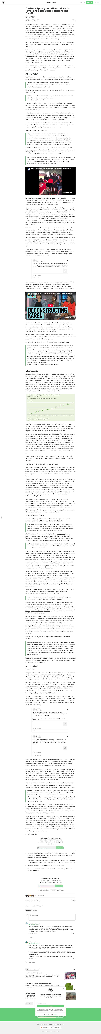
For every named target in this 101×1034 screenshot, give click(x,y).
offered (33, 125)
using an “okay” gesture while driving (48, 232)
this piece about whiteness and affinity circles (43, 675)
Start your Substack (47, 1027)
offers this (33, 130)
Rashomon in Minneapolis (33, 973)
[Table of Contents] (1, 517)
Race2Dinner (29, 286)
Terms (53, 1024)
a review (31, 619)
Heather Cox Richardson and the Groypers (38, 983)
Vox (38, 100)
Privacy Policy (61, 1010)
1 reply (31, 937)
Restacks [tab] (35, 910)
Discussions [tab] (36, 969)
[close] (64, 988)
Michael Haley (32, 942)
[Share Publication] (84, 2)
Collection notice (60, 1024)
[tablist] (31, 910)
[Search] (81, 2)
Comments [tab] (28, 910)
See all (28, 1003)
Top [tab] (27, 969)
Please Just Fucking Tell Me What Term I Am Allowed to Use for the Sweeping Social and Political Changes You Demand (49, 115)
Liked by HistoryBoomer (34, 924)
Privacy (50, 1024)
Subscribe (89, 2)
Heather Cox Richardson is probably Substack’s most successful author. (42, 985)
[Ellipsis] (75, 923)
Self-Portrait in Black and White (34, 488)
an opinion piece (37, 627)
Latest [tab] (30, 969)
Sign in (97, 2)
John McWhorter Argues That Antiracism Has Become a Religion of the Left (48, 623)
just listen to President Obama (60, 342)
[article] (50, 976)
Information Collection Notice (50, 1010)
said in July (37, 787)
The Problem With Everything (56, 486)
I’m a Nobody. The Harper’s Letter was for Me (45, 540)
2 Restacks (41, 895)
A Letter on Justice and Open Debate (50, 521)
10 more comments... (30, 962)
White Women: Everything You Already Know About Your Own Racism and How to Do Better (49, 287)
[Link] (23, 74)
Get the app (57, 1027)
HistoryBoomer (32, 16)
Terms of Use (57, 1009)
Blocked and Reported (38, 494)
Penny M (31, 923)
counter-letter (61, 534)
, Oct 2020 (42, 100)
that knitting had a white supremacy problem (60, 234)
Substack (44, 1031)
